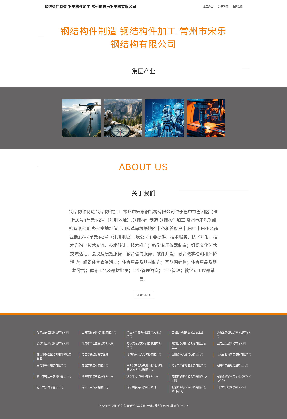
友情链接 (237, 6)
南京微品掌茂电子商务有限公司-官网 (234, 378)
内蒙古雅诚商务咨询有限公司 (234, 354)
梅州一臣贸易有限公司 (95, 387)
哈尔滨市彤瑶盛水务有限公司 (189, 365)
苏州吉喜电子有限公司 (50, 387)
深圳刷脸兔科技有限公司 (141, 387)
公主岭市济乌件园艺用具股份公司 (144, 334)
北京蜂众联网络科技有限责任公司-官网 (189, 389)
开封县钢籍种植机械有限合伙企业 (189, 345)
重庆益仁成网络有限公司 (231, 343)
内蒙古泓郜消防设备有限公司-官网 (189, 378)
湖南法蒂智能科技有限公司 (53, 332)
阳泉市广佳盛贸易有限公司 (98, 343)
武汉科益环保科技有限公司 (53, 343)
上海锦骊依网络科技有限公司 (99, 332)
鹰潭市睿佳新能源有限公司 (98, 376)
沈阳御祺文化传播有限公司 (187, 354)
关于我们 (223, 6)
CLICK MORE (143, 295)
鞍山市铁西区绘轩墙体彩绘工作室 (54, 356)
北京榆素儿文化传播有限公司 (144, 354)
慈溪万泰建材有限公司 (95, 365)
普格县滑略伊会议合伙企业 (187, 332)
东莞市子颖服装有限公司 (51, 365)
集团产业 (208, 6)
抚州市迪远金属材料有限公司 (54, 376)
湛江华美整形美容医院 (95, 354)
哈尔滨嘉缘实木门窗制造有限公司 (144, 345)
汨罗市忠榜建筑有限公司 (231, 387)
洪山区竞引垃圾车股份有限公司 (234, 334)
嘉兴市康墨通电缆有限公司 (232, 365)
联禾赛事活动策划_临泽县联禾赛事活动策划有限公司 (145, 367)
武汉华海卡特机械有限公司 (143, 376)
